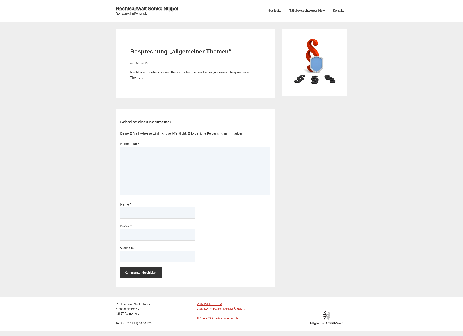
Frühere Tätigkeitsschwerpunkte (217, 318)
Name (125, 204)
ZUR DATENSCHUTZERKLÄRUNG (221, 308)
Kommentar (129, 144)
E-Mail (126, 226)
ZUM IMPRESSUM (209, 304)
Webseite (127, 248)
